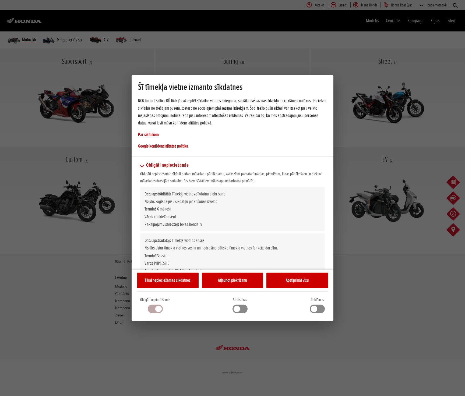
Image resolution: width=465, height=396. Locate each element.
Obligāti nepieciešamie (155, 299)
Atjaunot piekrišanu (232, 280)
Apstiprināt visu (297, 280)
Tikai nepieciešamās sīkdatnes (168, 280)
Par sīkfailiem (148, 134)
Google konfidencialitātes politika (163, 146)
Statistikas (240, 299)
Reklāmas (317, 299)
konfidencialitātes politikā (192, 123)
